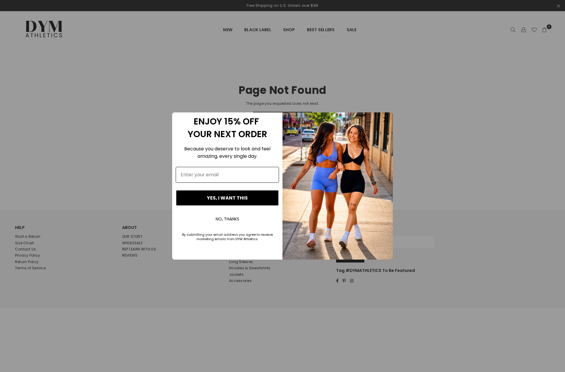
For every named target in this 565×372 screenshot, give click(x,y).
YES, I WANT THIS (227, 198)
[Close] (386, 119)
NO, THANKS (227, 219)
